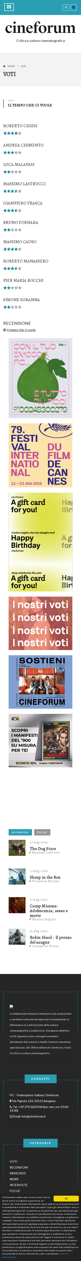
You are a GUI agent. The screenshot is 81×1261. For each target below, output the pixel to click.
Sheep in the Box (45, 877)
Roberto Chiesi (20, 126)
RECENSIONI (20, 832)
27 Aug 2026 (39, 842)
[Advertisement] (41, 799)
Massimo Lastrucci (24, 184)
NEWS (14, 1179)
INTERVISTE (19, 1185)
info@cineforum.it (34, 1116)
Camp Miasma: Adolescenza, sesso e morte (49, 911)
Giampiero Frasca (23, 203)
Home (11, 66)
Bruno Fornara (20, 222)
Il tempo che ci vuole (21, 330)
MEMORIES (18, 1173)
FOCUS (42, 832)
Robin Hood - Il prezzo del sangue (51, 940)
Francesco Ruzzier (46, 881)
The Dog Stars (43, 848)
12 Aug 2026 (39, 931)
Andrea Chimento (23, 145)
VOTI (13, 1161)
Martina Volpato (44, 919)
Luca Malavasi (18, 164)
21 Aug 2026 (39, 899)
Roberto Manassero (25, 261)
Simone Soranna (21, 300)
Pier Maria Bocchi (23, 280)
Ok (66, 1198)
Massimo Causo (20, 242)
